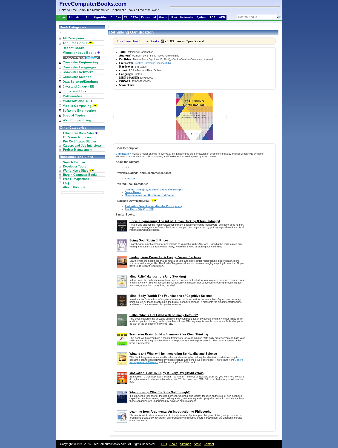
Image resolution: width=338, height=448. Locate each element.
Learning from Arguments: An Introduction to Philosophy (170, 411)
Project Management (77, 149)
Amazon (130, 178)
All (71, 17)
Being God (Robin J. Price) (148, 240)
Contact (209, 444)
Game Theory (133, 192)
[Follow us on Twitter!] (81, 58)
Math (79, 17)
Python (202, 17)
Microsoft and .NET (78, 101)
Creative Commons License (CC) (152, 63)
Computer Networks (78, 72)
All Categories (74, 38)
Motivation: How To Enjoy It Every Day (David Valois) (166, 373)
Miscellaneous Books (80, 52)
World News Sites (75, 170)
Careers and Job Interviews (82, 145)
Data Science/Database (81, 81)
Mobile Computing (77, 106)
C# (126, 17)
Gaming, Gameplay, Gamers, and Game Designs (154, 189)
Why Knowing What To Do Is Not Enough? (159, 392)
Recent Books (74, 48)
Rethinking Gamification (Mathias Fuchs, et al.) (153, 206)
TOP (213, 17)
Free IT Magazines (76, 179)
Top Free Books (75, 43)
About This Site (74, 187)
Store (197, 444)
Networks (187, 17)
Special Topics (74, 115)
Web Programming (77, 120)
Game (163, 17)
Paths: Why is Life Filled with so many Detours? (163, 315)
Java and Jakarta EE (78, 86)
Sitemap (185, 444)
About (173, 444)
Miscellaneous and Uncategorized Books (149, 195)
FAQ (66, 183)
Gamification (123, 153)
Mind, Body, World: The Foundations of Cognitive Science (170, 296)
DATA (134, 17)
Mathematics (73, 96)
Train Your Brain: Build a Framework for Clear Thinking (168, 334)
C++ (118, 17)
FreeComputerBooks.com (92, 4)
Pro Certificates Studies (80, 141)
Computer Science (77, 77)
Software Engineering (79, 110)
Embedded (148, 17)
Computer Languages (80, 67)
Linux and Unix (74, 91)
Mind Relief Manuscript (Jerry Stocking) (157, 276)
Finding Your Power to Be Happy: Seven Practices (165, 257)
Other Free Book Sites (79, 133)
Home (62, 17)
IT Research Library (77, 137)
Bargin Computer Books (80, 174)
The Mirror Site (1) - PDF (139, 209)
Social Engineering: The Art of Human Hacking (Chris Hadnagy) (174, 221)
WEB (222, 17)
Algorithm (100, 17)
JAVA (173, 17)
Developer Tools (74, 166)
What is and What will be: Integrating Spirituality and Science (173, 353)
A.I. (88, 17)
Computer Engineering (80, 62)
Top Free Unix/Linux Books (138, 41)
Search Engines (74, 162)
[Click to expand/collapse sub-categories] (60, 62)
